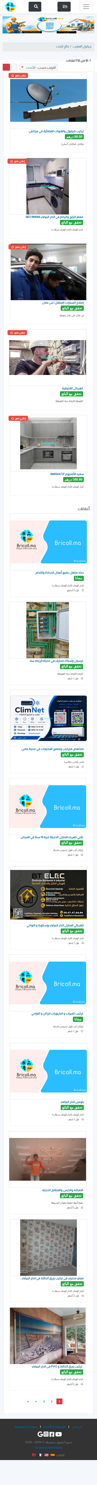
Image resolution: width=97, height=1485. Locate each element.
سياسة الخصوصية (26, 1426)
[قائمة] (13, 67)
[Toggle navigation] (86, 7)
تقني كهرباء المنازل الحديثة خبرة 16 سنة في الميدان (52, 837)
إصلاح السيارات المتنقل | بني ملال (63, 302)
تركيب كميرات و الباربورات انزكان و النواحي (57, 1013)
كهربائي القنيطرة (72, 388)
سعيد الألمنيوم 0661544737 (67, 473)
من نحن (77, 1426)
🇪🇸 (52, 1455)
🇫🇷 (40, 1455)
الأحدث (31, 67)
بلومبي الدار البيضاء (72, 1101)
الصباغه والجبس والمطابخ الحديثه (62, 1190)
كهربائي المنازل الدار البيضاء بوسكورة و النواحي (55, 925)
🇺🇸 (46, 1455)
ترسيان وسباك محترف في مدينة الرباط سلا (56, 660)
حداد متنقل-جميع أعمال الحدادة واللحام (60, 572)
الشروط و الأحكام (54, 1426)
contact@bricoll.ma (48, 1447)
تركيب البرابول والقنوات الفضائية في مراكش (56, 131)
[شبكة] (6, 67)
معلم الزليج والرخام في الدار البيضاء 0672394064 (54, 216)
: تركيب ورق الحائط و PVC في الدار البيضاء (57, 1366)
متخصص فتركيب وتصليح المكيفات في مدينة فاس (52, 748)
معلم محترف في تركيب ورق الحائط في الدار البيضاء (53, 1278)
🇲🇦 (34, 1455)
